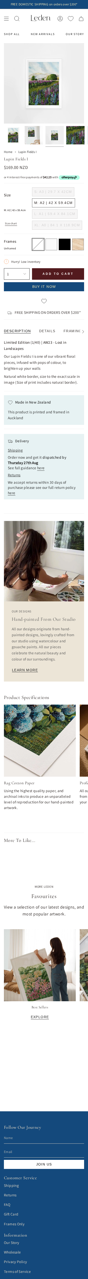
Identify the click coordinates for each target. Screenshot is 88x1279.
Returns (10, 1194)
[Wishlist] (70, 19)
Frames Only (14, 1223)
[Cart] (81, 18)
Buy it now (44, 287)
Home (8, 152)
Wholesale (12, 1252)
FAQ (7, 1204)
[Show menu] (6, 18)
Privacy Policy (15, 1261)
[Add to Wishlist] (44, 301)
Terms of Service (17, 1271)
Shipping (11, 1185)
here (41, 467)
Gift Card (11, 1214)
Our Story (11, 1242)
